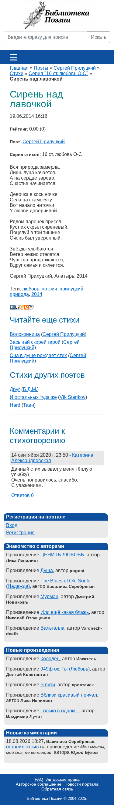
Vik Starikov (72, 397)
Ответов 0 (22, 495)
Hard (15, 405)
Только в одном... (59, 710)
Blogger (26, 307)
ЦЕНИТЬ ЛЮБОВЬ (62, 554)
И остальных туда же (33, 397)
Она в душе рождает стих (38, 355)
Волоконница (25, 334)
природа (19, 294)
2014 (36, 294)
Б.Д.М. (30, 389)
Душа (46, 570)
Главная (19, 68)
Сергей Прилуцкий (75, 68)
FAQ (39, 779)
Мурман (49, 596)
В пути (47, 684)
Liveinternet (17, 307)
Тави (28, 405)
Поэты (41, 68)
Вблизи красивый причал (68, 694)
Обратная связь (57, 789)
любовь (30, 288)
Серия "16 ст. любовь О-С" (58, 73)
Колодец (50, 658)
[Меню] (13, 57)
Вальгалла (52, 628)
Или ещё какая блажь (64, 612)
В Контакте (12, 307)
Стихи (16, 73)
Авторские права (63, 779)
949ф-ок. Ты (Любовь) (65, 668)
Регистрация (20, 532)
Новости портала (81, 784)
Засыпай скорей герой (35, 342)
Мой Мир (21, 307)
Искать (98, 37)
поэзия (49, 288)
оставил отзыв (22, 746)
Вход (11, 525)
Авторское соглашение (38, 784)
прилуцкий (71, 288)
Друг (15, 389)
